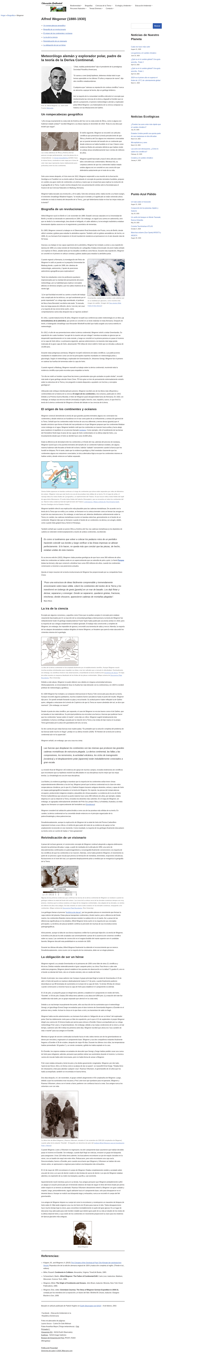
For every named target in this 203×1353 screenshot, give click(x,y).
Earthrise (44, 1335)
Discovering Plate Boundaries (72, 908)
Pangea (121, 560)
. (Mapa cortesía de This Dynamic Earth (101, 502)
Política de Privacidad (49, 1348)
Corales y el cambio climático (142, 158)
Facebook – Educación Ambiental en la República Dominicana (56, 1314)
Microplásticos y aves (139, 142)
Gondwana (90, 804)
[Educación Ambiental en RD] (54, 7)
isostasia (82, 430)
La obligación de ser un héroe (54, 45)
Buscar (157, 26)
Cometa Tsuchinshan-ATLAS (142, 226)
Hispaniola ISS (47, 1332)
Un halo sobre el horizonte (141, 202)
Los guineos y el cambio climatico (143, 53)
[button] (81, 5)
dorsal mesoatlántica (61, 158)
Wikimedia (49, 108)
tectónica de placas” (73, 912)
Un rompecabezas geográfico (54, 25)
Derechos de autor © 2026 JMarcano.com (56, 1351)
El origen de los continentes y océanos (57, 33)
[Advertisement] (141, 98)
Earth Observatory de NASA (90, 1306)
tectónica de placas (111, 672)
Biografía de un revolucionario (54, 29)
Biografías (89, 6)
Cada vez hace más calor (140, 47)
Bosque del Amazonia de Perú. (52, 1338)
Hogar (2, 15)
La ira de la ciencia (50, 37)
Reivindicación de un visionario (55, 41)
